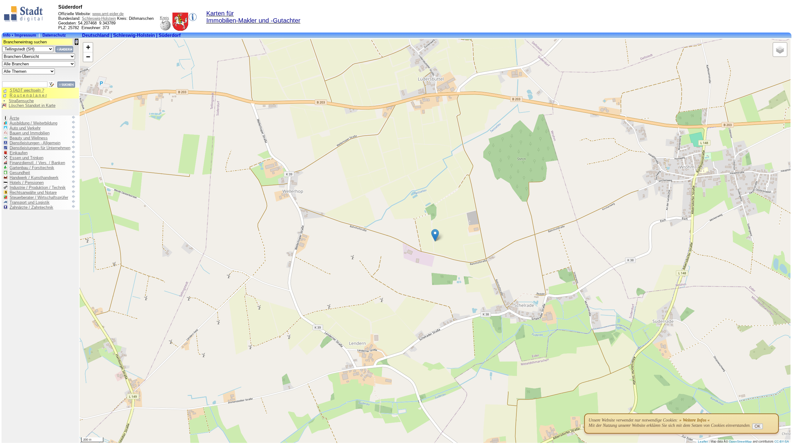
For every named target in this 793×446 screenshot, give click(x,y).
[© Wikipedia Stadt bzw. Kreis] (180, 29)
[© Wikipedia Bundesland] (165, 29)
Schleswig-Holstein (99, 18)
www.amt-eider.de (108, 13)
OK (757, 426)
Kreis (164, 17)
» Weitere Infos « (694, 420)
